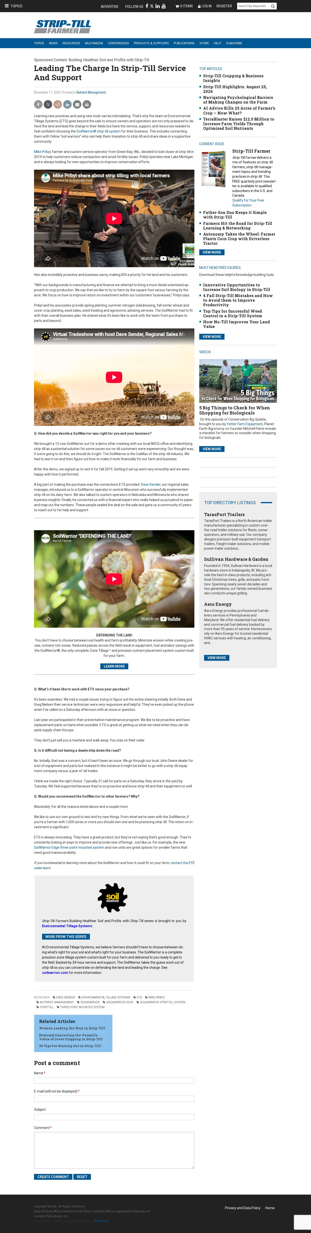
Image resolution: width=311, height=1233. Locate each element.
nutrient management (57, 1002)
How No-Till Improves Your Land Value (236, 324)
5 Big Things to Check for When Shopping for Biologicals (234, 410)
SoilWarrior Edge (119, 1002)
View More (212, 252)
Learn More (114, 666)
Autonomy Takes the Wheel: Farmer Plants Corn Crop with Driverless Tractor (239, 238)
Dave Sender (150, 484)
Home (270, 1208)
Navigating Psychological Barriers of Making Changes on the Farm (238, 100)
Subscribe (234, 43)
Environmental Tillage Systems (106, 997)
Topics (16, 6)
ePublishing (101, 1221)
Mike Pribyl (42, 152)
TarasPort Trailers (224, 514)
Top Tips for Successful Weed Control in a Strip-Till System (232, 313)
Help (217, 43)
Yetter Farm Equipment (245, 424)
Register (224, 6)
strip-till (47, 1007)
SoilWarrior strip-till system (162, 1002)
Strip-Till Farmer (251, 151)
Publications (184, 43)
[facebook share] (38, 104)
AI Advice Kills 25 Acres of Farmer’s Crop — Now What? (239, 110)
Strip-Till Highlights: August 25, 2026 (235, 89)
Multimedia (94, 43)
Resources (71, 43)
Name (39, 1073)
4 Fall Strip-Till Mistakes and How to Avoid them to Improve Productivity (238, 300)
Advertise (110, 7)
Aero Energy (218, 604)
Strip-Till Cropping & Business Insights (233, 78)
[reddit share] (57, 104)
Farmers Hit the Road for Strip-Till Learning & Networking (237, 225)
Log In (207, 6)
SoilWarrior (90, 1002)
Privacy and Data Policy (242, 1208)
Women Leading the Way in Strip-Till (72, 1028)
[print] (87, 104)
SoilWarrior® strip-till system (99, 131)
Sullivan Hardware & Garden (236, 559)
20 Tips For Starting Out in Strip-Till (70, 1046)
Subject (40, 1109)
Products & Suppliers (151, 43)
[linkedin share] (67, 104)
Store (204, 43)
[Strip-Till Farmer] (213, 169)
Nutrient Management (91, 92)
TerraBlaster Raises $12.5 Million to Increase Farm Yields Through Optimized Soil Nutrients (238, 123)
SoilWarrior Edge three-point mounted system (69, 847)
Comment (43, 1128)
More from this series (65, 937)
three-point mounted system (82, 1007)
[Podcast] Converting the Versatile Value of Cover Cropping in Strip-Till (71, 1037)
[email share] (77, 104)
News (53, 43)
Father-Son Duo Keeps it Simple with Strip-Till (235, 215)
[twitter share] (48, 104)
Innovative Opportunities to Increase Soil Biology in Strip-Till (236, 287)
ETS (139, 997)
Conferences (118, 43)
